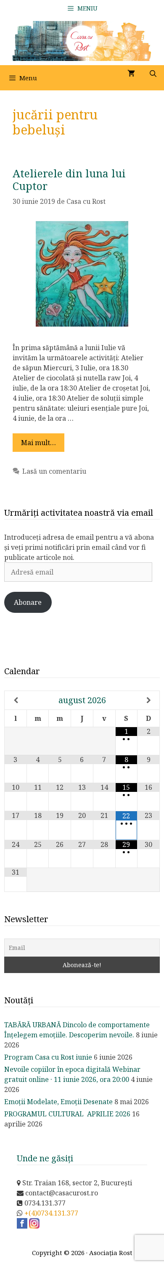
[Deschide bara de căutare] (153, 73)
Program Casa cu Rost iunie (48, 1057)
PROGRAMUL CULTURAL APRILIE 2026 (67, 1113)
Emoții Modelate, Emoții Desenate (58, 1101)
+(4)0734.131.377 (51, 1213)
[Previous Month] (16, 700)
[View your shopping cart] (131, 73)
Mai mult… (38, 442)
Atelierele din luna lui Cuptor (69, 179)
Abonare (28, 602)
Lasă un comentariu (54, 471)
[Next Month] (148, 700)
